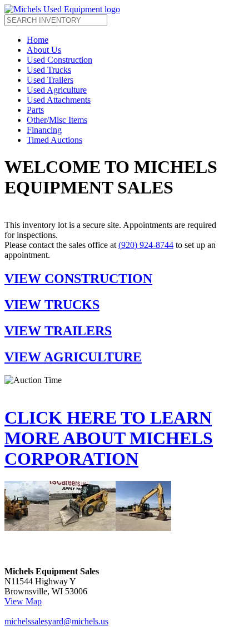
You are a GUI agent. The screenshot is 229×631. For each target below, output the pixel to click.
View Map (23, 601)
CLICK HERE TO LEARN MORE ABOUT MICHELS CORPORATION (108, 438)
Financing (44, 130)
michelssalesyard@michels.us (56, 621)
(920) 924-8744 (145, 245)
